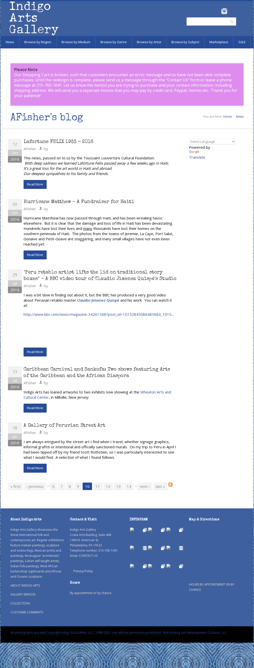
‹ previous (35, 486)
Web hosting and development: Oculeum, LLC (194, 633)
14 (129, 486)
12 (108, 486)
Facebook (217, 11)
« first (15, 486)
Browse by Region (37, 42)
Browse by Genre (113, 42)
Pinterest (231, 11)
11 (97, 486)
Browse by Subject (185, 42)
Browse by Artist (149, 42)
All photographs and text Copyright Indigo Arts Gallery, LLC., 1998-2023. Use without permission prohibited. (86, 633)
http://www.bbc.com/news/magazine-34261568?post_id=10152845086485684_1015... (99, 314)
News (10, 42)
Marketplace (218, 42)
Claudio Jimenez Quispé (98, 300)
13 (118, 486)
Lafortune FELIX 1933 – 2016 (58, 142)
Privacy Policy (83, 571)
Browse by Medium (76, 42)
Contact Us (177, 80)
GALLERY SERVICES (22, 594)
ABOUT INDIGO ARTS (25, 585)
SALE (242, 42)
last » (160, 486)
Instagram (224, 11)
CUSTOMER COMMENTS (26, 612)
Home (227, 116)
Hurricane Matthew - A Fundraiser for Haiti (79, 202)
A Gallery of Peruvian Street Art (64, 425)
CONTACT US (88, 556)
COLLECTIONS (20, 603)
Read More (35, 184)
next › (145, 486)
